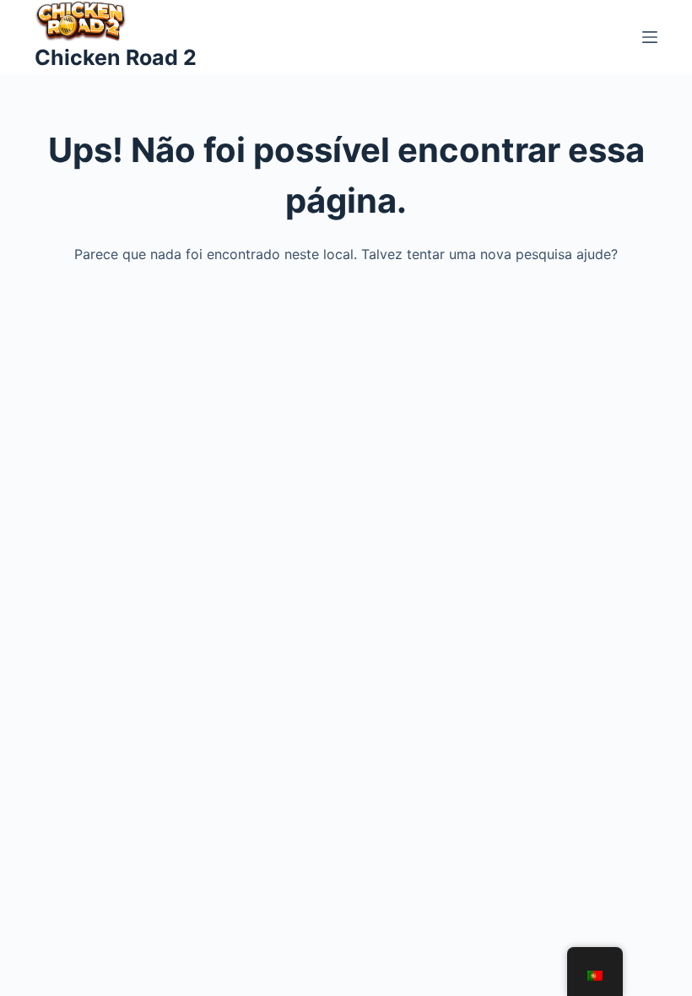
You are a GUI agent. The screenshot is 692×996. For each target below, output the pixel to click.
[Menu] (649, 37)
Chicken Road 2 (116, 57)
